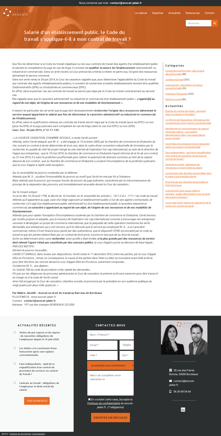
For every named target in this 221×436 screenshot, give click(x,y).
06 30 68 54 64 (182, 391)
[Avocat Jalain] (30, 11)
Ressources (193, 13)
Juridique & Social (174, 79)
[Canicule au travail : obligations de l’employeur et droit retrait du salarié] (15, 382)
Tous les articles (36, 401)
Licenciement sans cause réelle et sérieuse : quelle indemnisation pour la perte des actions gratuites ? (187, 194)
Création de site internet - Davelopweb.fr (27, 434)
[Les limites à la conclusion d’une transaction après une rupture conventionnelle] (15, 348)
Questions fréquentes (176, 94)
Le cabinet (141, 13)
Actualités (174, 13)
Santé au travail (173, 99)
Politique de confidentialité (103, 403)
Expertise (157, 13)
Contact (210, 13)
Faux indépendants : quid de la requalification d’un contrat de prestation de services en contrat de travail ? (188, 155)
